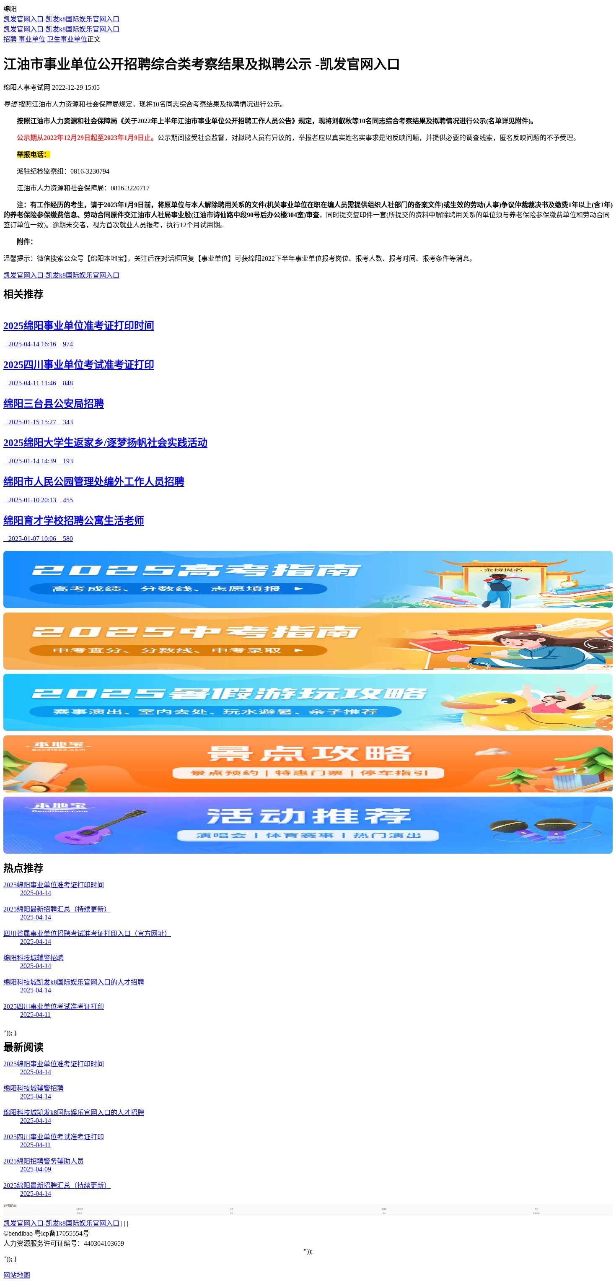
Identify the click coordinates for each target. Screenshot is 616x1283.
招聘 (10, 39)
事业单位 (31, 39)
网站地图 (16, 1275)
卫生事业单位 (67, 39)
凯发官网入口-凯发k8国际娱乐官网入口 (61, 19)
